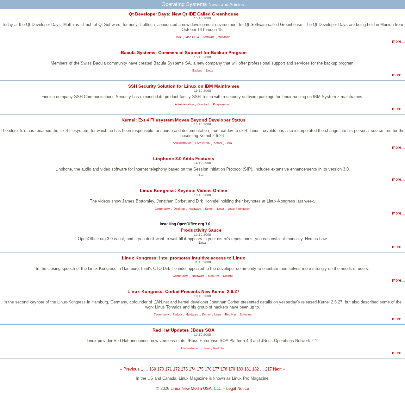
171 (168, 369)
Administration (184, 104)
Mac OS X (192, 37)
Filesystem (202, 143)
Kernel (218, 143)
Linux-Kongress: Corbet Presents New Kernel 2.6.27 (184, 291)
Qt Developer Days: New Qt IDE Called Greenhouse (184, 13)
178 (224, 369)
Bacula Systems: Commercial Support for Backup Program (183, 52)
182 (255, 369)
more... (398, 41)
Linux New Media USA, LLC (196, 388)
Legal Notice (237, 388)
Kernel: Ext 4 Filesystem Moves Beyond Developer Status (184, 119)
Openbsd (203, 104)
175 (200, 369)
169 (152, 369)
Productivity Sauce (201, 230)
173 (184, 369)
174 (192, 369)
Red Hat (213, 276)
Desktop (179, 208)
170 (160, 369)
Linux (178, 37)
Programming (221, 104)
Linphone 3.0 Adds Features (183, 158)
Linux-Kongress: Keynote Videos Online (183, 190)
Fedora (177, 314)
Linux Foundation (239, 208)
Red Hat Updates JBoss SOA (184, 330)
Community (162, 208)
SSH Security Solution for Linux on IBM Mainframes (183, 86)
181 (247, 369)
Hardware (195, 208)
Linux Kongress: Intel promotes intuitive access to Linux (183, 257)
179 (231, 369)
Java (206, 348)
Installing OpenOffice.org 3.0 (185, 224)
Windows (224, 37)
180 (239, 369)
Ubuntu (228, 276)
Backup (197, 70)
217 (268, 369)
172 (176, 369)
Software (209, 37)
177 (216, 369)
